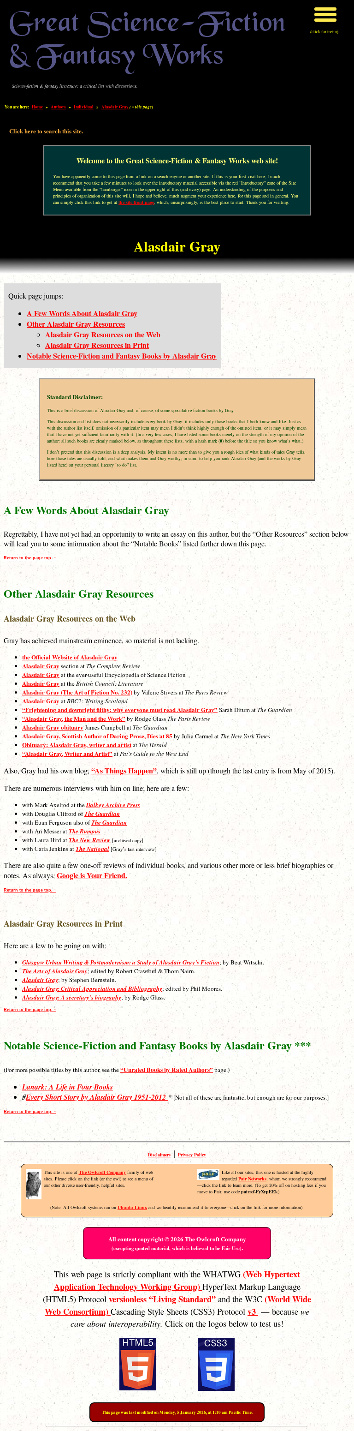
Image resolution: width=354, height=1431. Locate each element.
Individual (84, 107)
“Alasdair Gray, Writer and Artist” (67, 753)
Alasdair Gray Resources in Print (97, 345)
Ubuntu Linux (132, 1207)
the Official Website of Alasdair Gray (70, 657)
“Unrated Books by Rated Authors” (166, 1069)
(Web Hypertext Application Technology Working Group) (177, 1280)
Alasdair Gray (115, 107)
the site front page (136, 202)
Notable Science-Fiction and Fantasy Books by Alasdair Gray (122, 355)
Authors (58, 107)
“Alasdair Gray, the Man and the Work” (73, 718)
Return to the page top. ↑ (30, 558)
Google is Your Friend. (92, 875)
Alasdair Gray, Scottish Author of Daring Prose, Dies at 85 (97, 735)
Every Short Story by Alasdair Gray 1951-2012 (97, 1097)
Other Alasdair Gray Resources (76, 323)
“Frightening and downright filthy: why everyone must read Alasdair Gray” (120, 709)
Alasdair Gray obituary (52, 727)
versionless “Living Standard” (163, 1299)
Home (37, 107)
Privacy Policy (192, 1154)
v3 (253, 1311)
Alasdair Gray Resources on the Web (102, 334)
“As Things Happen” (124, 770)
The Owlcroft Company (102, 1172)
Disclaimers (159, 1154)
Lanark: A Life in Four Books (67, 1087)
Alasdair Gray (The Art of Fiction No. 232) (77, 692)
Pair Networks (252, 1178)
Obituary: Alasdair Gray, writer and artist (76, 744)
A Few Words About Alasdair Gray (82, 313)
